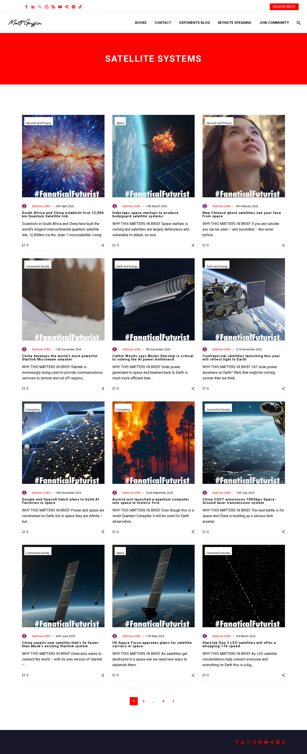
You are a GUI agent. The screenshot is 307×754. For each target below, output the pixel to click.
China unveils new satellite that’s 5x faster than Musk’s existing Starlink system (60, 644)
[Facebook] (26, 7)
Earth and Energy (127, 266)
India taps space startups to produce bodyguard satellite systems (145, 214)
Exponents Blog (194, 23)
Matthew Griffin (41, 206)
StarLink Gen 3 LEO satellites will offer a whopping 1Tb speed (239, 644)
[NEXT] (173, 701)
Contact (163, 23)
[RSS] (53, 7)
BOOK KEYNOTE (284, 7)
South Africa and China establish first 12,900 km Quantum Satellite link (63, 214)
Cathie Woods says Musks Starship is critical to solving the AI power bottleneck (153, 357)
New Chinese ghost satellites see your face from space (241, 214)
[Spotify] (73, 7)
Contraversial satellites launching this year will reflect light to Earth (241, 357)
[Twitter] (39, 7)
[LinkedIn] (33, 7)
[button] (103, 245)
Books (141, 23)
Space (120, 123)
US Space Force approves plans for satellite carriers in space (152, 644)
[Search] (298, 23)
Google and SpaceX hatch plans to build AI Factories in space (60, 501)
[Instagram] (46, 7)
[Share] (66, 7)
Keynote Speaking (234, 23)
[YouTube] (60, 7)
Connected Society (38, 266)
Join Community (274, 23)
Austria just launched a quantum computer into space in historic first (150, 501)
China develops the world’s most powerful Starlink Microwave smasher (60, 357)
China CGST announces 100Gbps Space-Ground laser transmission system (239, 501)
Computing (33, 409)
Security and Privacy (38, 123)
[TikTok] (80, 7)
